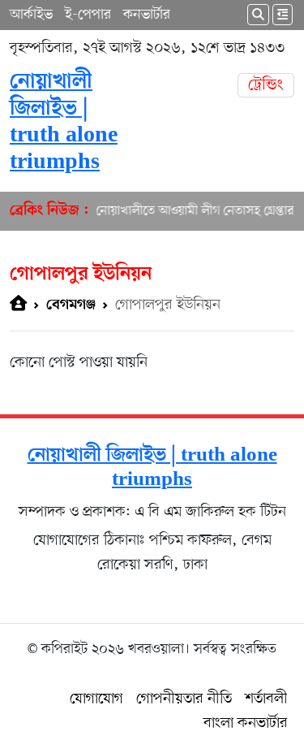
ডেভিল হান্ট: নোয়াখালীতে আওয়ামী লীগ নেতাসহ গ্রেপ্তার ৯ (166, 211)
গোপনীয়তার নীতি (184, 699)
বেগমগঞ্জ (71, 305)
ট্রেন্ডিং (266, 85)
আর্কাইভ (31, 14)
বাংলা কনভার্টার (245, 723)
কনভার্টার (146, 14)
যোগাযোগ (96, 699)
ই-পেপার (88, 14)
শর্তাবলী (266, 699)
